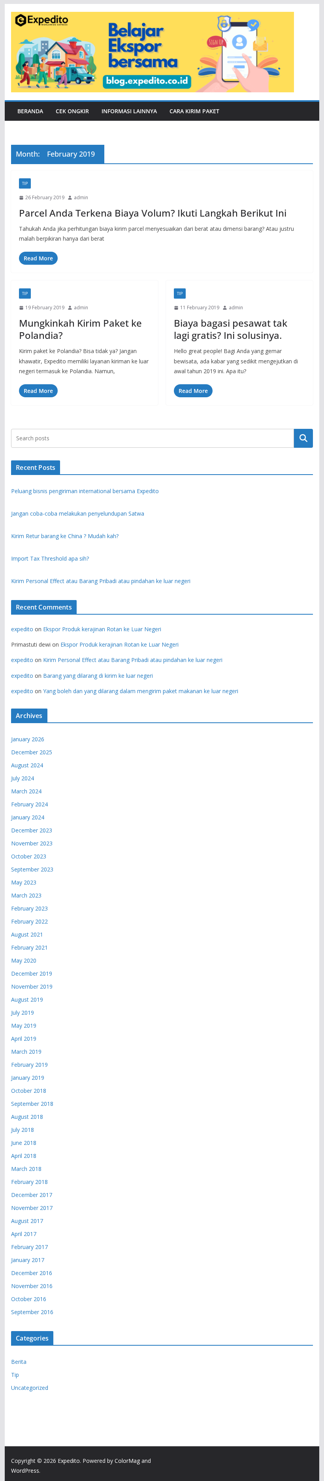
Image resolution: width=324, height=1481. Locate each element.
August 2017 (27, 1221)
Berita (18, 1361)
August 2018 (27, 1116)
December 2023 (31, 830)
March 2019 (26, 1051)
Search (303, 438)
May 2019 (23, 1025)
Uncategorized (29, 1387)
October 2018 (28, 1090)
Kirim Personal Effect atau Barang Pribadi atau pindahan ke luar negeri (100, 581)
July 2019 (22, 1012)
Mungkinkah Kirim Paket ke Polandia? (80, 329)
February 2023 (29, 908)
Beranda (30, 111)
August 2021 (27, 934)
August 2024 (27, 765)
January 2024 (27, 817)
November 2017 (32, 1208)
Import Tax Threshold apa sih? (50, 558)
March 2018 (26, 1168)
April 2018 (23, 1155)
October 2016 (28, 1299)
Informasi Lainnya (129, 111)
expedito (22, 629)
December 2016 (31, 1273)
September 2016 (32, 1312)
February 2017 (29, 1247)
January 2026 (27, 739)
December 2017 (31, 1195)
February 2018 (29, 1182)
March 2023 (26, 895)
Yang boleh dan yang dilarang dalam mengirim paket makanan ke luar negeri (140, 691)
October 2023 (28, 856)
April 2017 (23, 1234)
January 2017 (27, 1260)
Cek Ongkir (72, 111)
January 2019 (27, 1077)
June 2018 (23, 1142)
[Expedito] (303, 52)
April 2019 (23, 1038)
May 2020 (23, 960)
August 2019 (27, 999)
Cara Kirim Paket (194, 111)
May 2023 (23, 882)
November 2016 (32, 1286)
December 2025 (31, 752)
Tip (25, 183)
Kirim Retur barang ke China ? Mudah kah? (65, 536)
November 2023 (32, 843)
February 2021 (29, 947)
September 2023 (32, 869)
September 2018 (32, 1103)
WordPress (25, 1470)
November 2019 (32, 986)
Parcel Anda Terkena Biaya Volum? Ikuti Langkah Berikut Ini (152, 212)
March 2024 (26, 791)
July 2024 (22, 778)
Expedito (69, 1460)
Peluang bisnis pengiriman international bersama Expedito (85, 491)
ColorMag (127, 1460)
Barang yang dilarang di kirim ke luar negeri (98, 675)
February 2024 (29, 804)
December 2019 (31, 973)
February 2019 (29, 1064)
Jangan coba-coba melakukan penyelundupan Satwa (77, 513)
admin (81, 197)
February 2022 (29, 921)
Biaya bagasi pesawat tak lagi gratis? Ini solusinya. (230, 329)
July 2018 (22, 1129)
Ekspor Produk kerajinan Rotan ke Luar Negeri (102, 629)
